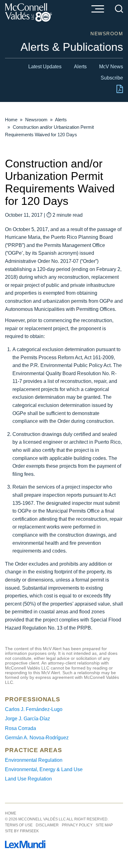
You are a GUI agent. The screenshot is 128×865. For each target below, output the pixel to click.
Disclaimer (47, 825)
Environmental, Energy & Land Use (44, 769)
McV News (111, 66)
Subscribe (112, 77)
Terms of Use (19, 825)
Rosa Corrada (20, 728)
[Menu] (97, 9)
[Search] (119, 9)
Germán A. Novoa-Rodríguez (37, 737)
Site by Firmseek (22, 831)
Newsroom (36, 119)
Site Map (104, 825)
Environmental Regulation (33, 760)
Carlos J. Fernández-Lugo (33, 709)
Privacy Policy (77, 825)
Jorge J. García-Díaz (27, 718)
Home (11, 119)
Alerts (80, 66)
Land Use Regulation (28, 778)
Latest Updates (45, 66)
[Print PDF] (120, 91)
